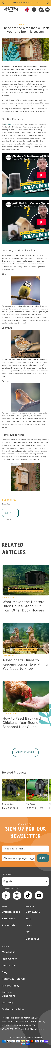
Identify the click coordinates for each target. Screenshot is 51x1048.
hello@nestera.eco (34, 1029)
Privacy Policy (10, 985)
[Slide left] (3, 3)
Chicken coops (11, 911)
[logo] (11, 9)
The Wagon (30, 804)
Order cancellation (13, 1009)
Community (33, 911)
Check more (25, 752)
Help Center (9, 958)
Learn (29, 925)
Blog (28, 918)
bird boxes (10, 124)
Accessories (9, 925)
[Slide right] (48, 3)
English (7, 881)
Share (10, 513)
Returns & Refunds (13, 978)
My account (9, 952)
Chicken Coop (8, 804)
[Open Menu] (48, 9)
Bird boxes (8, 918)
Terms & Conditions (8, 994)
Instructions (9, 965)
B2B (28, 932)
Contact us (32, 938)
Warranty (8, 1002)
